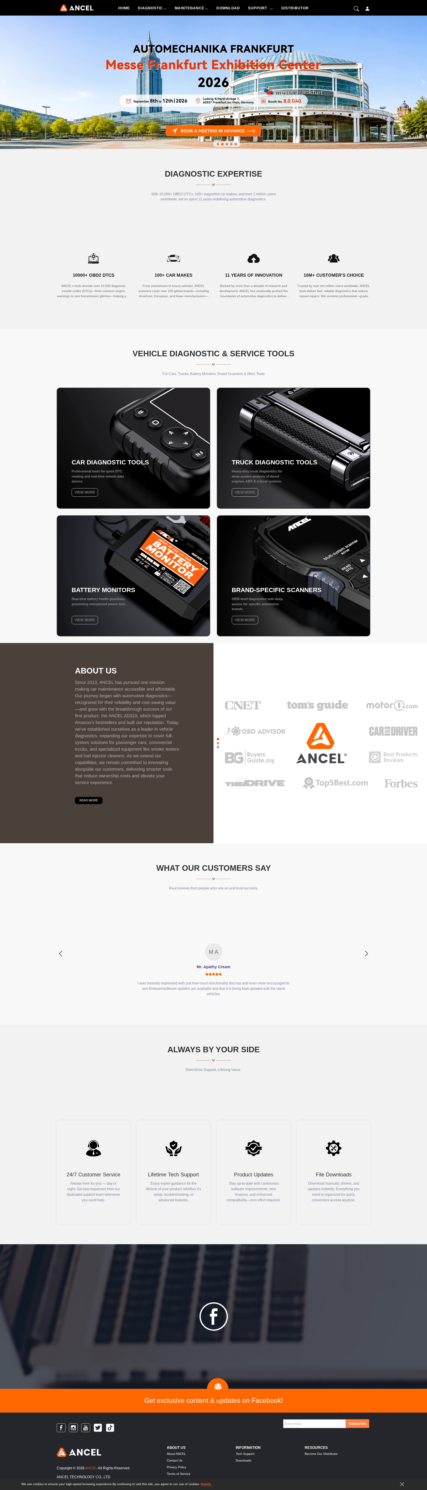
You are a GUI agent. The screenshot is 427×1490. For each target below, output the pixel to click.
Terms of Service (178, 1474)
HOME (124, 8)
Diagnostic (150, 8)
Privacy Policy (176, 1467)
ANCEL (91, 1468)
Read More (88, 800)
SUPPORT (257, 8)
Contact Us (174, 1460)
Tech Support (245, 1454)
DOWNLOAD (228, 8)
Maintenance (189, 8)
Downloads (243, 1460)
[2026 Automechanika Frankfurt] (213, 82)
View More (85, 492)
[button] (4, 82)
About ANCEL (176, 1454)
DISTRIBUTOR (295, 8)
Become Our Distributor (321, 1454)
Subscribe (357, 1423)
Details (206, 1484)
